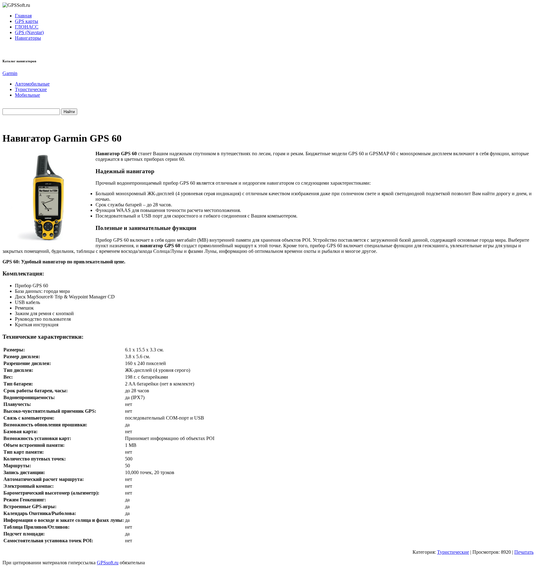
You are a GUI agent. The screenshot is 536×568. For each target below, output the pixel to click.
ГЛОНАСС (26, 26)
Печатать (524, 552)
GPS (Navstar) (29, 32)
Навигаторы (28, 38)
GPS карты (26, 21)
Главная (23, 15)
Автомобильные (32, 83)
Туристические (31, 89)
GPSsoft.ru (107, 562)
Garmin (9, 73)
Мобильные (27, 95)
